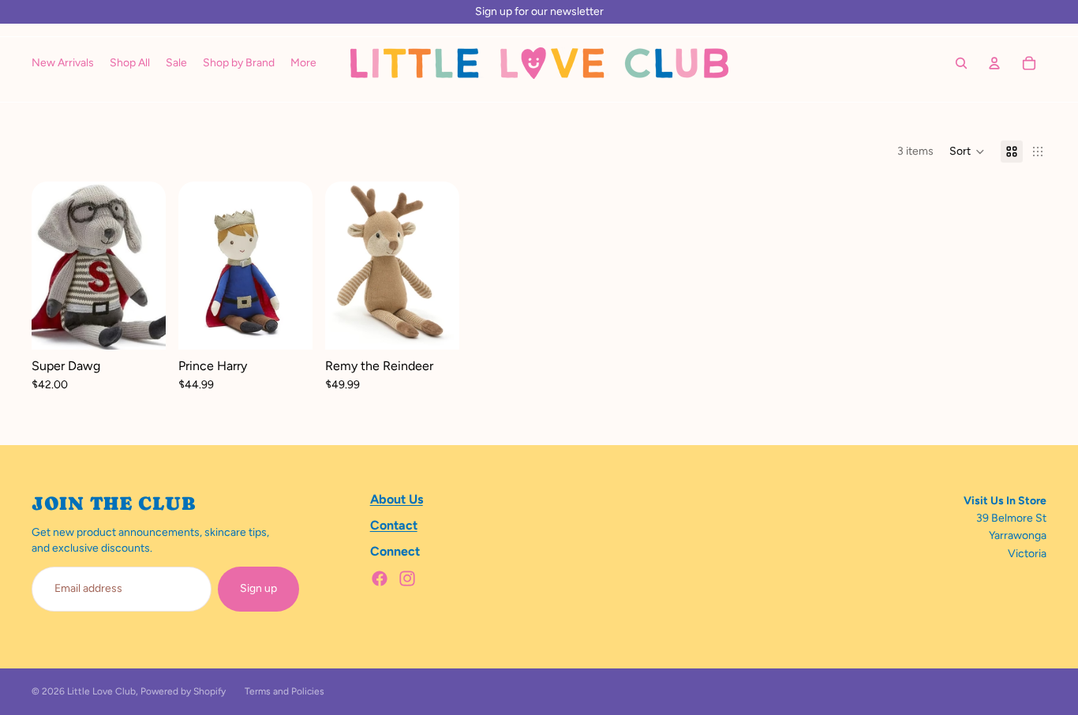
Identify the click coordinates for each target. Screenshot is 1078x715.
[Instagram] (407, 578)
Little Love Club (101, 691)
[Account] (994, 63)
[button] (967, 151)
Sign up (258, 588)
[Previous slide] (195, 266)
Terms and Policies (284, 691)
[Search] (961, 63)
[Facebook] (379, 578)
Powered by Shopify (183, 691)
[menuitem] (303, 63)
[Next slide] (295, 266)
